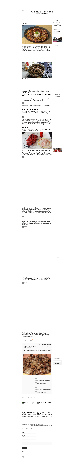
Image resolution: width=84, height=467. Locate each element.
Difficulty (25, 347)
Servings (30, 346)
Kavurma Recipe (24, 397)
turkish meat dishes (45, 397)
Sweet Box (23, 456)
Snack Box (23, 457)
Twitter (23, 10)
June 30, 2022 (38, 410)
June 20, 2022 (23, 410)
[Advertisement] (19, 4)
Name (23, 432)
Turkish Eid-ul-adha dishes (36, 397)
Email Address (23, 435)
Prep (35, 346)
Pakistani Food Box (42, 12)
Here (32, 339)
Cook (40, 346)
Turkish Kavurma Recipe (41, 397)
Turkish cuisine (32, 397)
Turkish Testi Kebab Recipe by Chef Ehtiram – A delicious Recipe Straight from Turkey (29, 412)
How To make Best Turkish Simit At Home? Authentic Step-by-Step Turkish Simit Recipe (33, 424)
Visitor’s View (23, 458)
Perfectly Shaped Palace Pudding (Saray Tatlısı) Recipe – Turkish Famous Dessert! (44, 412)
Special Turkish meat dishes (28, 397)
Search (57, 363)
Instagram (22, 10)
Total (47, 346)
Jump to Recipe (24, 23)
